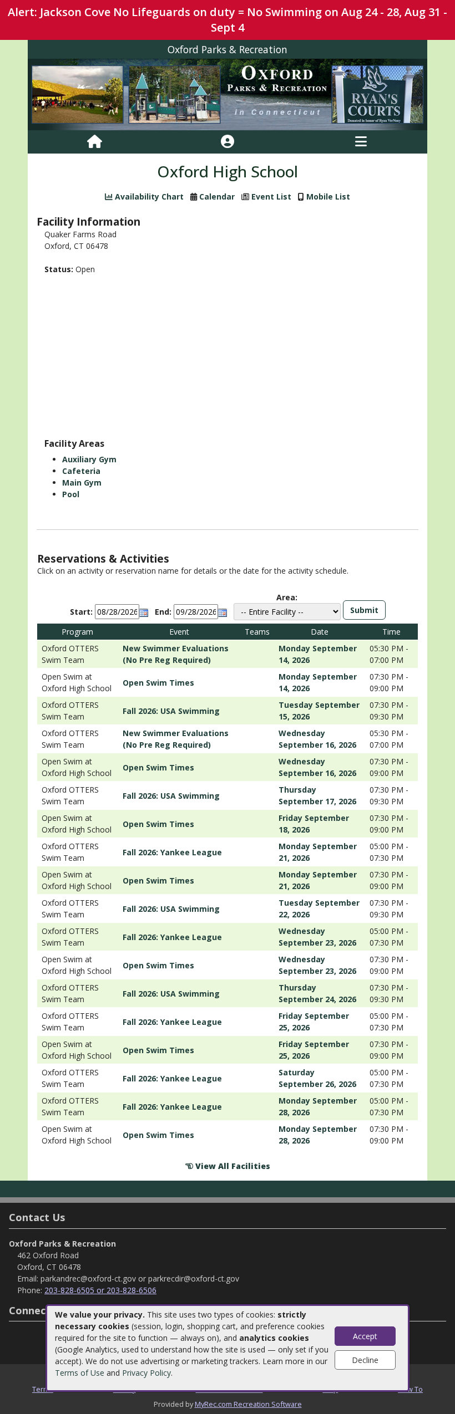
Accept (365, 1336)
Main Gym (82, 482)
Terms (42, 1389)
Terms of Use (79, 1372)
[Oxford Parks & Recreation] (227, 94)
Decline (365, 1360)
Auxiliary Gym (89, 459)
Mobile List (328, 196)
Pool (70, 494)
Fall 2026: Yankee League (172, 852)
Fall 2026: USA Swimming (171, 711)
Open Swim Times (158, 682)
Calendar (217, 196)
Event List (271, 196)
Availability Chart (148, 196)
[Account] (227, 142)
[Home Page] (94, 142)
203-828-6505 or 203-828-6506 (100, 1290)
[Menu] (361, 142)
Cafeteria (81, 471)
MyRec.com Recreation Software (248, 1404)
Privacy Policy (146, 1372)
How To (410, 1389)
